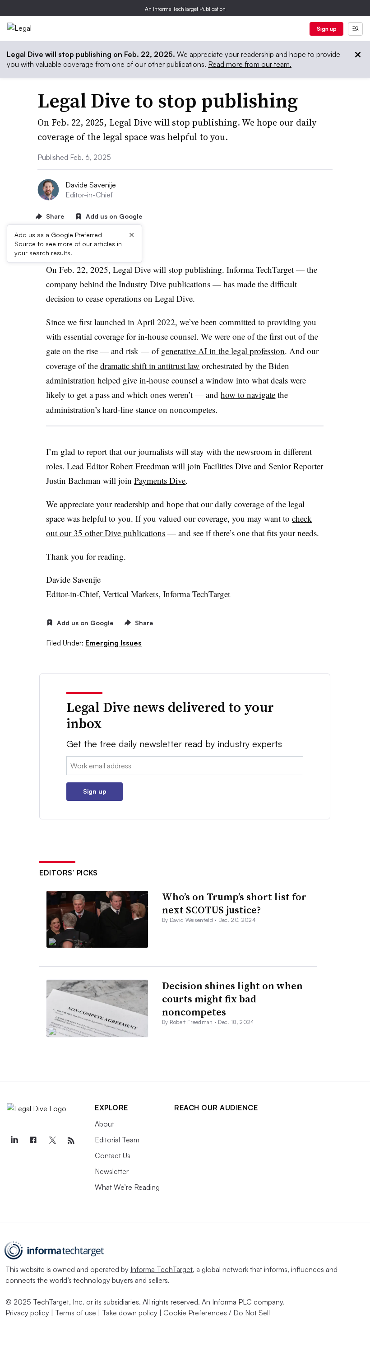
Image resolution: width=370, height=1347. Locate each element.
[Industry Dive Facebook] (32, 1140)
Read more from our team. (249, 64)
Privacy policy (27, 1312)
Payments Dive (159, 480)
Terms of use (75, 1312)
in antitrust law (174, 365)
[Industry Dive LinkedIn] (14, 1140)
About (104, 1123)
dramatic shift (123, 365)
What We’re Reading (127, 1187)
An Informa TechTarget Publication (185, 8)
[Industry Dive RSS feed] (70, 1140)
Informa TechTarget (161, 1269)
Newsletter (112, 1171)
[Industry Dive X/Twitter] (51, 1140)
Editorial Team (117, 1139)
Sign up (327, 28)
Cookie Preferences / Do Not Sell (216, 1312)
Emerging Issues (113, 642)
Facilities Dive (227, 466)
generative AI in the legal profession (223, 350)
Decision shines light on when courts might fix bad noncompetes (232, 998)
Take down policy (129, 1312)
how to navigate (248, 394)
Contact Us (112, 1155)
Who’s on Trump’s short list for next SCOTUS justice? (234, 903)
